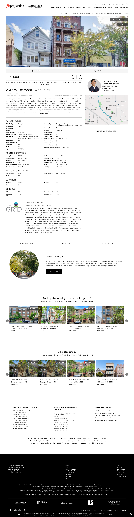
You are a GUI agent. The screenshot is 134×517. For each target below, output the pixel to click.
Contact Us (120, 471)
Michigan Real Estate (14, 471)
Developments (99, 7)
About (67, 467)
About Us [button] (124, 7)
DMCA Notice (121, 476)
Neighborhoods (70, 471)
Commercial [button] (113, 7)
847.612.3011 (113, 86)
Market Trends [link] (44, 84)
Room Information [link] (23, 82)
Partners (68, 476)
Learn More (53, 271)
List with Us (121, 469)
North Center (28, 95)
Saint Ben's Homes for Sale (103, 411)
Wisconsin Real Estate (15, 472)
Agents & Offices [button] (83, 7)
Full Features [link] (10, 82)
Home (67, 465)
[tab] (26, 243)
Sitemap (117, 510)
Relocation (68, 474)
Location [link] (49, 82)
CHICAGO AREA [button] (98, 4)
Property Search (70, 469)
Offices (119, 465)
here (91, 515)
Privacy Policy (121, 472)
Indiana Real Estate (14, 469)
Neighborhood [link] (66, 82)
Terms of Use (121, 474)
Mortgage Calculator (106, 131)
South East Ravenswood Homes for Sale (107, 415)
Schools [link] (56, 82)
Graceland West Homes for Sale (105, 413)
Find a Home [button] (56, 7)
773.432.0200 (114, 84)
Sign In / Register (116, 4)
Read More (44, 113)
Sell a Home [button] (69, 7)
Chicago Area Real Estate (16, 467)
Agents (119, 467)
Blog (66, 478)
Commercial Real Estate (15, 465)
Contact (106, 88)
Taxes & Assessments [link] (37, 82)
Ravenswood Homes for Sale (104, 418)
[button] (106, 110)
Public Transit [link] (76, 82)
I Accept (110, 514)
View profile (108, 90)
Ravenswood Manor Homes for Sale (106, 420)
